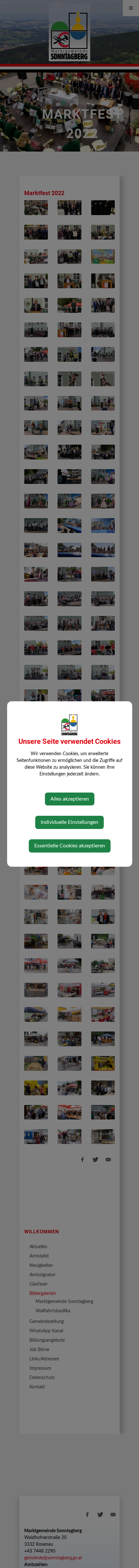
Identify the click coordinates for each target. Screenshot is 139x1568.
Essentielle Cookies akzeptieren (69, 845)
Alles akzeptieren (69, 799)
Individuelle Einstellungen (69, 822)
